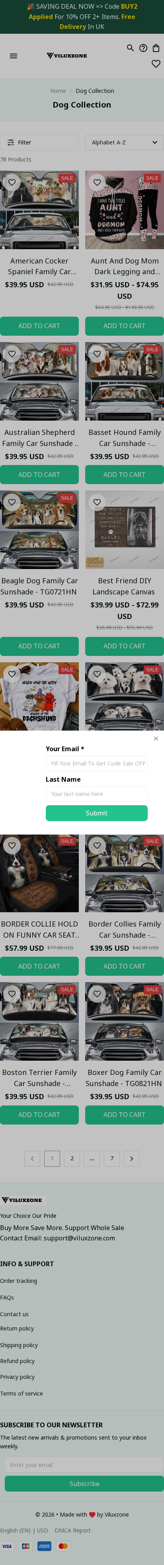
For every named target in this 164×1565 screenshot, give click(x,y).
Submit (96, 813)
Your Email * (65, 748)
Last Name (63, 779)
